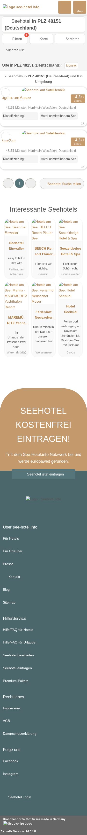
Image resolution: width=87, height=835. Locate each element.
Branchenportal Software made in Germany (32, 821)
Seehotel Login (19, 797)
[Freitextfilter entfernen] (65, 7)
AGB (6, 721)
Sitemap (9, 602)
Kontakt (13, 577)
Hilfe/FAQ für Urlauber (20, 642)
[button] (8, 183)
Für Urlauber (12, 551)
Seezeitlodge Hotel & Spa (70, 251)
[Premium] (77, 210)
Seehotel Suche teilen (64, 184)
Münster (71, 65)
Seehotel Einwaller (16, 245)
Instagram (10, 774)
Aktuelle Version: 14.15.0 (18, 831)
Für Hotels (11, 538)
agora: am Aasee (16, 98)
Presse (8, 564)
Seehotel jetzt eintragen (45, 474)
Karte (43, 39)
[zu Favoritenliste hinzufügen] (5, 92)
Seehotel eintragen (17, 668)
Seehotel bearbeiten (18, 655)
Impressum (11, 708)
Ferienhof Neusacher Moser (43, 316)
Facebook (10, 761)
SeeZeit (8, 141)
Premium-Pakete (16, 681)
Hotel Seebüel (70, 309)
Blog (6, 589)
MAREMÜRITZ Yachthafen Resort (16, 321)
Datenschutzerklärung (19, 733)
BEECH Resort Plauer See (44, 252)
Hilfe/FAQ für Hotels (18, 630)
